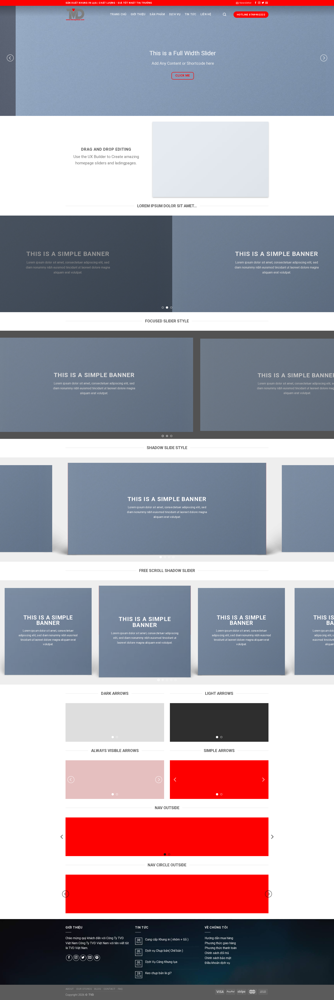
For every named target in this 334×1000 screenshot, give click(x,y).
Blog (97, 989)
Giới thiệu (138, 14)
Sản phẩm (157, 14)
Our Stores (84, 989)
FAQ (120, 989)
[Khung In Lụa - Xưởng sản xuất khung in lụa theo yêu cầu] (75, 14)
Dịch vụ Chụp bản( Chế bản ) (164, 950)
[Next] (323, 58)
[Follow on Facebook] (255, 3)
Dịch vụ (174, 14)
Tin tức (190, 14)
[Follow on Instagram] (259, 3)
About (70, 989)
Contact (109, 989)
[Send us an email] (266, 3)
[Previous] (10, 58)
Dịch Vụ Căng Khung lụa (161, 962)
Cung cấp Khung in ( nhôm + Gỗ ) (166, 939)
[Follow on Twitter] (263, 3)
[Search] (224, 15)
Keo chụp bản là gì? (158, 973)
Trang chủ (118, 14)
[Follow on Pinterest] (97, 958)
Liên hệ (205, 14)
